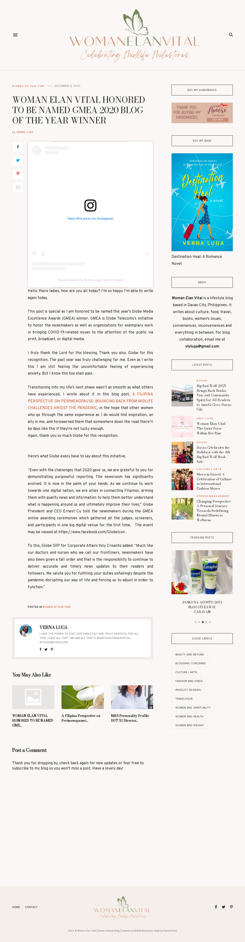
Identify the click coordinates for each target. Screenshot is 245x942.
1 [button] (195, 622)
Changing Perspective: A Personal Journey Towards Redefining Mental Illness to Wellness (214, 511)
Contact (31, 907)
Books (202, 380)
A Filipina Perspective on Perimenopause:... (80, 718)
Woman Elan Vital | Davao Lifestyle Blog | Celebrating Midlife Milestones (115, 930)
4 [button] (206, 622)
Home (16, 907)
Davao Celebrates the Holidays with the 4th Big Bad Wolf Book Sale (213, 454)
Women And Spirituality (193, 707)
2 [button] (199, 622)
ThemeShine (170, 930)
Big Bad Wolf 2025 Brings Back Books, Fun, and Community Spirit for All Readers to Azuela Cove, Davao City (214, 397)
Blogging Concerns (190, 663)
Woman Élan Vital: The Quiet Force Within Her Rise (211, 428)
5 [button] (210, 622)
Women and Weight (189, 725)
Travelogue (184, 698)
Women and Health (189, 716)
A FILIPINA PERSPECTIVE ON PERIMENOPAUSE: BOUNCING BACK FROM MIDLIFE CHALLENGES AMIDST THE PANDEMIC (90, 401)
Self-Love (205, 418)
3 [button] (202, 622)
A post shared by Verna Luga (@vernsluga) (90, 280)
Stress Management (213, 496)
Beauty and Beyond (189, 654)
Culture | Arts (209, 469)
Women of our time (28, 86)
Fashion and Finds (189, 681)
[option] (202, 583)
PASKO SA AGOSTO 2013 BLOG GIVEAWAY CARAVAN (202, 607)
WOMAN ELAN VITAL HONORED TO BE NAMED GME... (32, 720)
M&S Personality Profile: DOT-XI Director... (130, 718)
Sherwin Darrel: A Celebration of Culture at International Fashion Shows (214, 481)
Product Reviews (188, 690)
